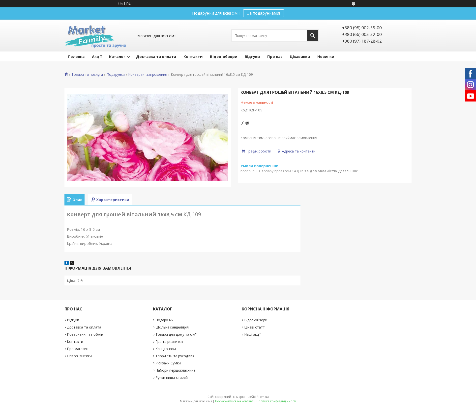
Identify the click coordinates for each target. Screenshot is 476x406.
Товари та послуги (87, 74)
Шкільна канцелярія (172, 327)
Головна (76, 56)
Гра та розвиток (169, 341)
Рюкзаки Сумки (168, 363)
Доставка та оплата (156, 56)
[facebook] (66, 263)
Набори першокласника (175, 370)
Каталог (117, 56)
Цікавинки (300, 56)
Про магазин (77, 348)
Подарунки (116, 74)
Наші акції (252, 334)
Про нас (274, 56)
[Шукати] (312, 35)
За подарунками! (263, 13)
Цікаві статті (255, 327)
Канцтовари (165, 348)
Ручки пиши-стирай (171, 377)
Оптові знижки (79, 356)
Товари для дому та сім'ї (176, 334)
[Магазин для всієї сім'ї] (95, 35)
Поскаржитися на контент (234, 401)
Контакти (193, 56)
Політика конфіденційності (276, 401)
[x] (72, 263)
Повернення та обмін (85, 334)
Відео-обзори (223, 56)
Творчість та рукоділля (175, 356)
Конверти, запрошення (147, 74)
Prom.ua (263, 397)
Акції (97, 56)
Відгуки (252, 56)
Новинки (325, 56)
